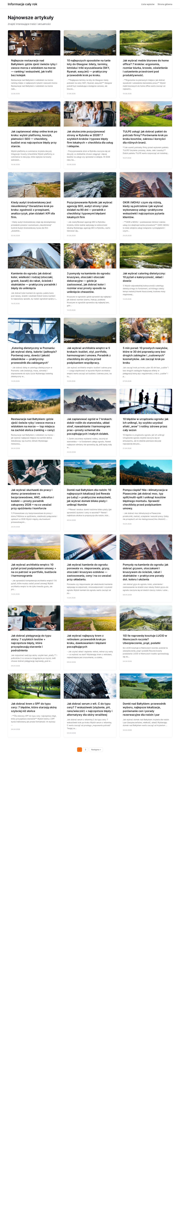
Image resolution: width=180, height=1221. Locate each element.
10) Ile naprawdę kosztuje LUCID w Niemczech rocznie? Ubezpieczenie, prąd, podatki (145, 639)
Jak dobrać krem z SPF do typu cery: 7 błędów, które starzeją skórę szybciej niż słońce (34, 707)
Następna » (96, 750)
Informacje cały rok (22, 4)
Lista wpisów (147, 4)
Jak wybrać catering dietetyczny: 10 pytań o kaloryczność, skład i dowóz (144, 277)
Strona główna (165, 4)
